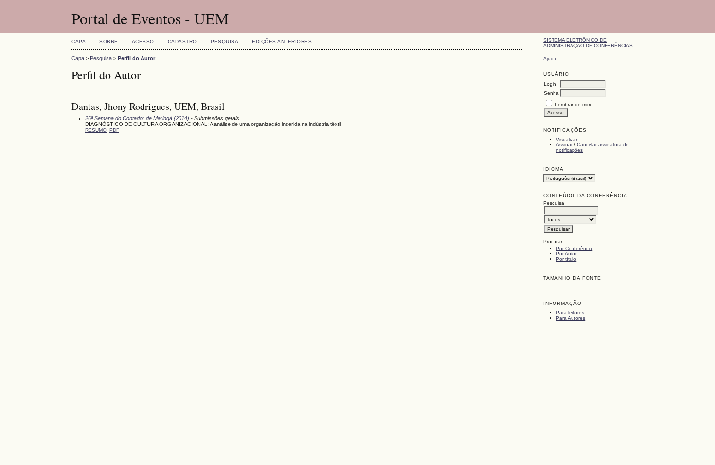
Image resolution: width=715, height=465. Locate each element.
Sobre (108, 41)
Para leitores (570, 312)
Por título (566, 259)
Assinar (564, 144)
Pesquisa (224, 41)
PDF (114, 130)
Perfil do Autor (136, 58)
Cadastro (182, 41)
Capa (79, 41)
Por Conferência (574, 248)
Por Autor (566, 253)
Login (550, 84)
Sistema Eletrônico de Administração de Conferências (588, 42)
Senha (551, 93)
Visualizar (566, 139)
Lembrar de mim (573, 104)
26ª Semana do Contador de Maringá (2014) (137, 118)
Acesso (143, 41)
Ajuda (549, 58)
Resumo (96, 130)
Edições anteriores (282, 41)
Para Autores (570, 318)
